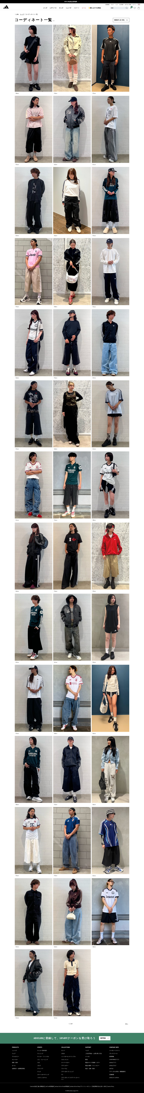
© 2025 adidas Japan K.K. (72, 1090)
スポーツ (76, 8)
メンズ (45, 8)
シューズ (68, 8)
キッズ (61, 8)
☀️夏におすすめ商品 (94, 8)
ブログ (112, 4)
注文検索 (121, 4)
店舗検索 (107, 4)
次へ (126, 1024)
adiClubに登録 (128, 4)
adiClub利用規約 (50, 1086)
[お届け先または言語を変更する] (139, 4)
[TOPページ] (6, 7)
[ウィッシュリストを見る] (135, 8)
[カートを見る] (139, 8)
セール (84, 8)
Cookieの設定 (33, 1086)
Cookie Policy (110, 1086)
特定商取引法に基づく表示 (99, 1086)
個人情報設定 (41, 1086)
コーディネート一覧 (32, 14)
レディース (53, 8)
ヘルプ (116, 4)
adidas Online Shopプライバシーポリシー (81, 1086)
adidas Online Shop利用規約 (62, 1086)
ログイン (134, 4)
